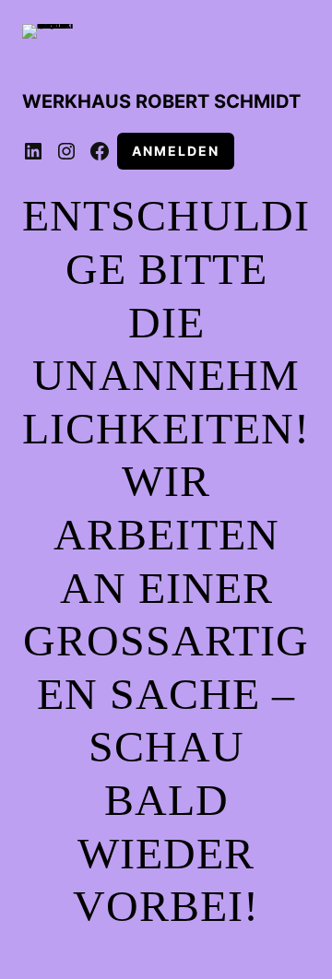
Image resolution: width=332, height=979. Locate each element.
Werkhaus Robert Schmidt (161, 101)
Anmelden (175, 151)
